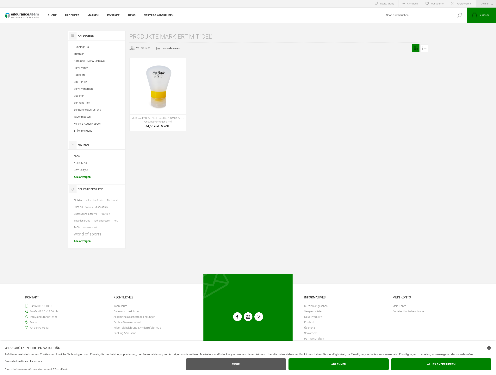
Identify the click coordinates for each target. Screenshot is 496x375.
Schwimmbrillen (83, 88)
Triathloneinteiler (101, 220)
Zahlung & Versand (125, 333)
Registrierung (387, 3)
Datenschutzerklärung (127, 311)
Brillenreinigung (83, 130)
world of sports (87, 234)
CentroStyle (81, 170)
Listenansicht (424, 48)
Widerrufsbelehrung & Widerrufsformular (138, 327)
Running (78, 207)
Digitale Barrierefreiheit (127, 322)
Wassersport (90, 227)
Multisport (112, 200)
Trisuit (115, 220)
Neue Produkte (313, 316)
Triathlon (79, 53)
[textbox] (417, 15)
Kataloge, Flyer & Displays (89, 60)
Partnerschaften (314, 338)
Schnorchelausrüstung (87, 109)
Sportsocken (101, 207)
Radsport (79, 74)
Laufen (87, 200)
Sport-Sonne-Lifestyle (85, 213)
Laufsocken (99, 200)
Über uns (309, 327)
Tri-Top (77, 227)
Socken (89, 207)
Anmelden (412, 3)
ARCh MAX (80, 163)
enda (77, 156)
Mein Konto (399, 306)
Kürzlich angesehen (316, 306)
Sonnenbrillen (82, 102)
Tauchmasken (82, 116)
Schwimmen (81, 67)
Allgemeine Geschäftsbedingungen (134, 316)
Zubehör (79, 95)
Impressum (120, 306)
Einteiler (78, 200)
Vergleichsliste (463, 3)
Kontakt (309, 322)
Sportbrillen (81, 81)
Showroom (310, 333)
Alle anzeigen (82, 176)
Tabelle (415, 48)
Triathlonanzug (82, 220)
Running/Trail (82, 46)
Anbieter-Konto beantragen (409, 311)
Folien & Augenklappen (87, 123)
